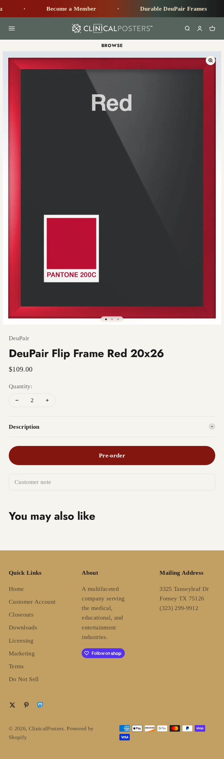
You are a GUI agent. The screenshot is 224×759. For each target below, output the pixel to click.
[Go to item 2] (112, 319)
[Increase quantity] (47, 400)
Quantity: (20, 386)
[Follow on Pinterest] (26, 705)
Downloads (23, 627)
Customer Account (32, 601)
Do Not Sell (24, 679)
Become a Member (66, 8)
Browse (112, 45)
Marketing (22, 653)
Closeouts (21, 614)
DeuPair (19, 338)
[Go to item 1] (106, 319)
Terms (16, 666)
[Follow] (40, 706)
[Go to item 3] (118, 319)
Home (16, 588)
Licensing (21, 640)
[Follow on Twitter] (12, 705)
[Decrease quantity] (17, 400)
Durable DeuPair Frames (167, 8)
